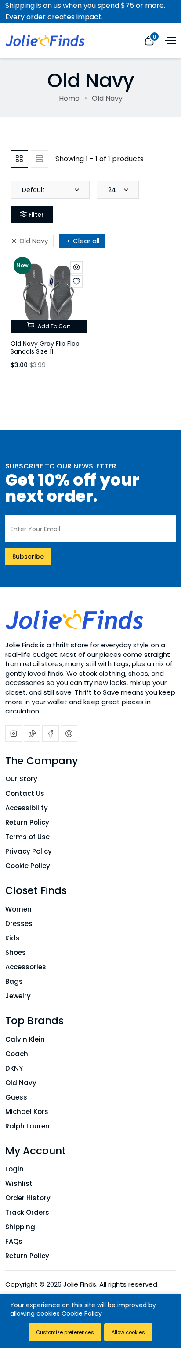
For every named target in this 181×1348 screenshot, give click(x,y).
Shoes (15, 952)
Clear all (86, 240)
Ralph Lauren (27, 1126)
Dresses (19, 923)
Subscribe (28, 556)
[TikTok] (32, 733)
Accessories (25, 967)
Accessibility (26, 807)
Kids (12, 938)
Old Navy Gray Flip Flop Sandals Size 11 (45, 347)
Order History (28, 1198)
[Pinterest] (69, 733)
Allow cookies (128, 1332)
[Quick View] (76, 267)
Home (69, 98)
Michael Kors (26, 1111)
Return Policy (27, 822)
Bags (14, 981)
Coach (16, 1053)
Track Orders (27, 1212)
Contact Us (24, 793)
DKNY (14, 1068)
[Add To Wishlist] (76, 281)
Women (18, 909)
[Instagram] (13, 733)
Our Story (21, 779)
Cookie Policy (27, 865)
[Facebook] (50, 733)
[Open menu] (169, 40)
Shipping (20, 1226)
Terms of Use (27, 836)
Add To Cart (53, 326)
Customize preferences (65, 1332)
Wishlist (19, 1183)
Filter (36, 214)
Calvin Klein (25, 1039)
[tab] (19, 159)
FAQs (13, 1241)
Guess (16, 1097)
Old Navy (33, 240)
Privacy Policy (28, 851)
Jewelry (18, 995)
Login (14, 1169)
